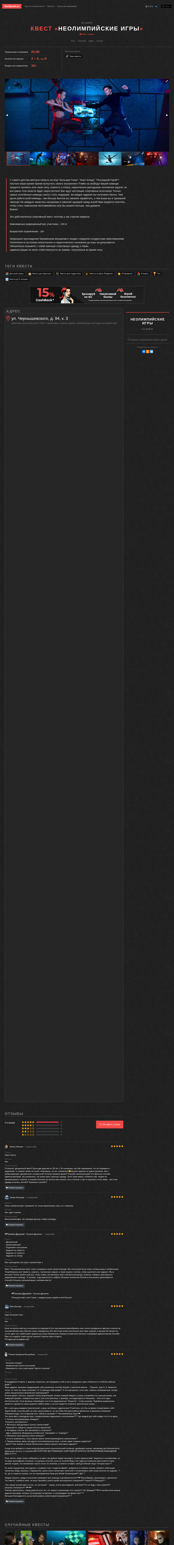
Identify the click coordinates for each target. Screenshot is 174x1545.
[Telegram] (151, 351)
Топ (158, 273)
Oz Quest (87, 23)
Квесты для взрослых (41, 273)
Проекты (51, 6)
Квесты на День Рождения (101, 273)
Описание (82, 41)
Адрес (91, 41)
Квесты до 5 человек (19, 279)
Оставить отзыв (111, 1124)
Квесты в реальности (35, 6)
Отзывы (100, 41)
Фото (73, 41)
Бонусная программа (67, 6)
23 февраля (127, 273)
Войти (150, 6)
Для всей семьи (17, 273)
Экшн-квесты (75, 56)
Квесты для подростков (70, 273)
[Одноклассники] (147, 351)
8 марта (144, 273)
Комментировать (15, 1188)
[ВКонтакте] (143, 351)
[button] (167, 81)
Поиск (167, 6)
